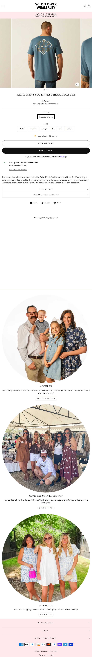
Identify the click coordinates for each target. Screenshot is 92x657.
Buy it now (46, 150)
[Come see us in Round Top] (46, 448)
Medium (33, 128)
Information (45, 623)
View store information (18, 170)
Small (22, 128)
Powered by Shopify (46, 655)
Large (44, 128)
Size (46, 124)
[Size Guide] (46, 558)
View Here (46, 615)
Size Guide (46, 190)
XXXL (69, 128)
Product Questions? (46, 195)
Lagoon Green (46, 117)
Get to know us (46, 398)
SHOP (45, 630)
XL (53, 128)
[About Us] (46, 339)
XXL (61, 128)
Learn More (46, 508)
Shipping (36, 104)
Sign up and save (45, 638)
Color (46, 112)
